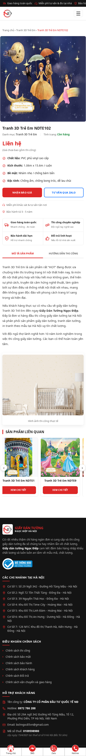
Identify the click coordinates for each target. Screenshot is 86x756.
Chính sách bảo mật (18, 657)
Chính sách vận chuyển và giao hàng (29, 682)
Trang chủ (8, 30)
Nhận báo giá (22, 192)
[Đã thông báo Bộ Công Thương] (17, 564)
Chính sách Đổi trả (17, 676)
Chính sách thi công (18, 650)
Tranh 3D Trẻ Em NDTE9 (64, 480)
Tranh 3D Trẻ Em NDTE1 (22, 480)
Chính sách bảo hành (19, 663)
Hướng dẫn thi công (63, 253)
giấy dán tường (45, 321)
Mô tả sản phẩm (23, 253)
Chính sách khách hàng (20, 669)
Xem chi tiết (22, 489)
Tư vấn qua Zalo (64, 192)
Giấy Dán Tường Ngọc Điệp (58, 311)
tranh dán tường (69, 321)
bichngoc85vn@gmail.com (32, 724)
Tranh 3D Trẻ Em (25, 30)
